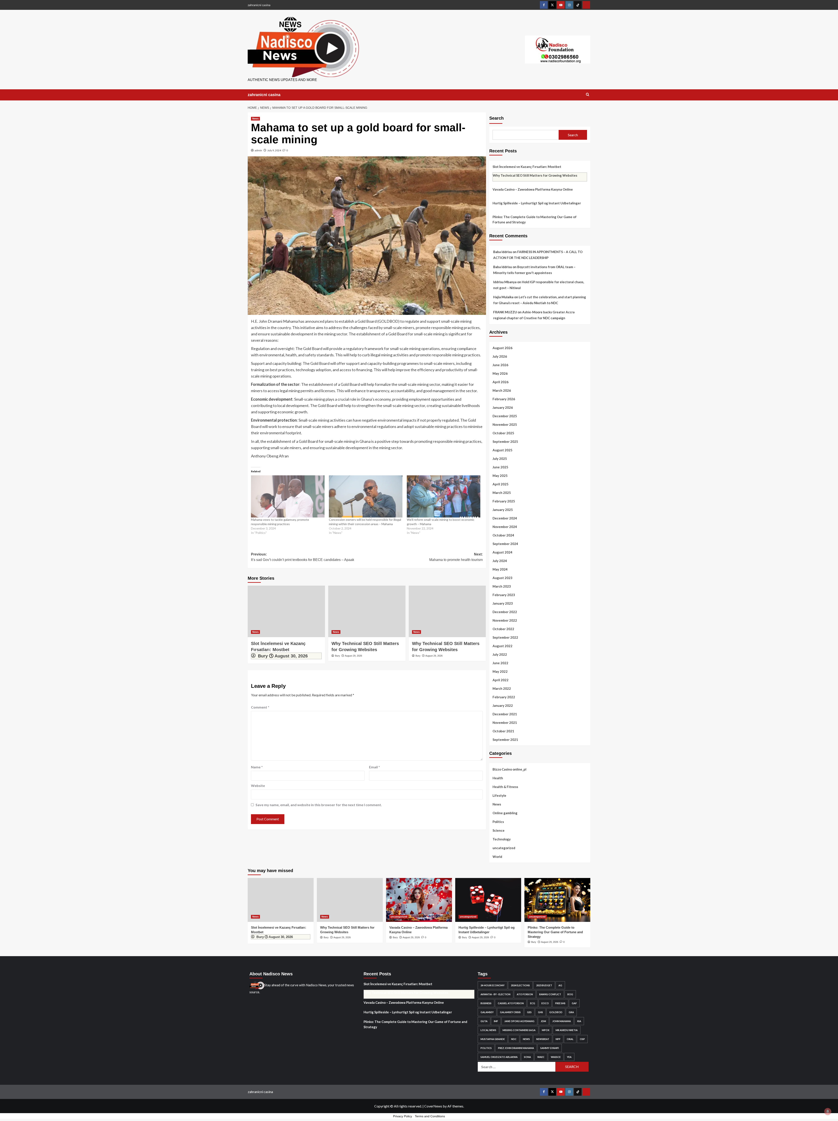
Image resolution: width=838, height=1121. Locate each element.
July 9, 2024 (274, 150)
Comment (260, 707)
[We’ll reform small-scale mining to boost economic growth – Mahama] (443, 496)
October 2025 (503, 433)
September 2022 (505, 637)
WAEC (540, 1056)
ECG (532, 1003)
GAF (574, 1003)
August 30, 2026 (291, 656)
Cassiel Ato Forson (511, 1003)
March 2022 (502, 688)
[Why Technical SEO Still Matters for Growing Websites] (366, 611)
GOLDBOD (555, 1012)
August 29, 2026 (353, 655)
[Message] (586, 5)
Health (498, 778)
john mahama (561, 1021)
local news (488, 1030)
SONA (527, 1056)
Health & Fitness (505, 787)
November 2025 (505, 424)
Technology (502, 839)
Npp (558, 1039)
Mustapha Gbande (493, 1039)
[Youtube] (561, 5)
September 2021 (505, 740)
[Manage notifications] (827, 1111)
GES (529, 1012)
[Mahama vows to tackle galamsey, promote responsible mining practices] (288, 496)
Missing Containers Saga (519, 1030)
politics (486, 1048)
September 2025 (505, 441)
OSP (582, 1039)
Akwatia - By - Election (495, 994)
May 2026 (500, 373)
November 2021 (505, 722)
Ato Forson (525, 994)
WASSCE (556, 1056)
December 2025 (505, 416)
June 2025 (500, 467)
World (497, 857)
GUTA (484, 1021)
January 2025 (503, 510)
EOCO (545, 1003)
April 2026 (500, 382)
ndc (514, 1039)
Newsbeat (542, 1039)
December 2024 (505, 518)
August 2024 (502, 552)
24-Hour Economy (493, 985)
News (255, 118)
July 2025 (500, 458)
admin (258, 150)
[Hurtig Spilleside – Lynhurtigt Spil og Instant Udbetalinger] (488, 900)
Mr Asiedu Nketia (567, 1030)
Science (499, 830)
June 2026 (500, 365)
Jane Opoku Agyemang (519, 1021)
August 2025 (502, 450)
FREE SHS (560, 1003)
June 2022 (500, 663)
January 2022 (503, 705)
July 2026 (500, 356)
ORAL (570, 1039)
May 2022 (500, 671)
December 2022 (505, 612)
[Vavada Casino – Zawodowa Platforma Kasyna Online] (419, 900)
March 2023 (502, 586)
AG (560, 985)
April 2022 (500, 680)
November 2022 (505, 620)
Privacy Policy (402, 1116)
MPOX (545, 1030)
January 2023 (503, 603)
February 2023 (504, 595)
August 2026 (502, 348)
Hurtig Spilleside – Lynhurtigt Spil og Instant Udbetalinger (537, 203)
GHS (540, 1012)
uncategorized (504, 848)
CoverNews (433, 1106)
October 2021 (503, 731)
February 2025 (504, 501)
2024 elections (520, 985)
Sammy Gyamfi (549, 1048)
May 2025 (500, 476)
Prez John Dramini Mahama (516, 1048)
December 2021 (505, 714)
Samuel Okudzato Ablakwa (499, 1056)
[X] (552, 5)
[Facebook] (544, 5)
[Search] (587, 94)
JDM (543, 1021)
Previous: (302, 557)
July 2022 (500, 654)
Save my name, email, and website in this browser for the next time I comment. (319, 805)
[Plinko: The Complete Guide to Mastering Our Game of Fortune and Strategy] (557, 900)
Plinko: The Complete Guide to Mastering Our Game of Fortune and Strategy (535, 219)
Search (496, 118)
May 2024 (500, 569)
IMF (496, 1021)
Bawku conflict (550, 994)
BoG (570, 994)
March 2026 (502, 390)
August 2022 (502, 646)
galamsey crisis (510, 1012)
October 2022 (503, 629)
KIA (579, 1021)
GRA (571, 1012)
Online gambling (505, 813)
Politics (498, 822)
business (486, 1003)
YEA (569, 1056)
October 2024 (503, 535)
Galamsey (487, 1012)
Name (257, 767)
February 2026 (504, 399)
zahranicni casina (259, 5)
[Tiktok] (578, 5)
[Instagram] (569, 5)
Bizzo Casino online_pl (509, 769)
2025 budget (544, 985)
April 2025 (500, 484)
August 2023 (502, 578)
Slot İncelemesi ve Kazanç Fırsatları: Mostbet (527, 167)
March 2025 (502, 493)
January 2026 (503, 407)
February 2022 (504, 697)
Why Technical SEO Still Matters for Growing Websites (535, 175)
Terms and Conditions (430, 1116)
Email (374, 767)
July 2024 (500, 561)
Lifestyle (499, 795)
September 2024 (505, 544)
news (526, 1039)
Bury (263, 656)
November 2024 (505, 527)
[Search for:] (516, 1067)
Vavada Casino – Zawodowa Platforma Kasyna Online (533, 189)
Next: (456, 557)
